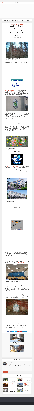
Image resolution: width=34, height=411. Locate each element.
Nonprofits (25, 378)
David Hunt (19, 37)
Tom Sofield (14, 381)
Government (17, 24)
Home (3, 20)
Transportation (25, 384)
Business (12, 24)
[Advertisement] (17, 12)
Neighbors (21, 24)
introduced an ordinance (9, 90)
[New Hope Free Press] (17, 3)
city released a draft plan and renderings (14, 166)
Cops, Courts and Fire (11, 378)
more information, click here (21, 262)
